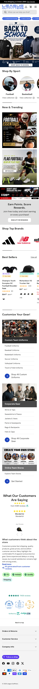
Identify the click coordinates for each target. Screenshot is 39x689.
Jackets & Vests (11, 418)
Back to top (19, 623)
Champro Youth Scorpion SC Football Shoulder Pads (9, 285)
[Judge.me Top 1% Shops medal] (30, 604)
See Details (31, 2)
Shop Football (19, 49)
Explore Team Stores (13, 474)
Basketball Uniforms (13, 354)
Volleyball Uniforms (12, 363)
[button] (30, 6)
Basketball (27, 94)
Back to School (26, 18)
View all (34, 257)
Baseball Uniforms (12, 350)
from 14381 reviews (18, 506)
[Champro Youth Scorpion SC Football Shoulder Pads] (9, 269)
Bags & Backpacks (12, 427)
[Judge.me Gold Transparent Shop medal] (19, 604)
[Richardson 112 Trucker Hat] (27, 269)
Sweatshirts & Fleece (13, 414)
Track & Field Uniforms (14, 368)
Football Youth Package (11, 18)
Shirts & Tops (10, 410)
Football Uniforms (12, 346)
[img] (19, 503)
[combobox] (19, 12)
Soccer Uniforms (11, 359)
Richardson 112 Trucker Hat (26, 282)
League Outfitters (12, 684)
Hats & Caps (10, 432)
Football (10, 94)
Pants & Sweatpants (13, 423)
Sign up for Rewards (19, 220)
